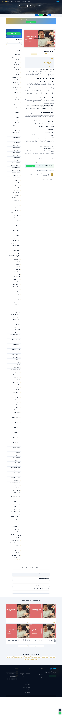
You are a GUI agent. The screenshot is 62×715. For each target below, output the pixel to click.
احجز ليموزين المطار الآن (30, 22)
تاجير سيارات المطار (18, 233)
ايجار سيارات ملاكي (17, 450)
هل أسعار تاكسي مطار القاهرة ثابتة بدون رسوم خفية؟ (40, 585)
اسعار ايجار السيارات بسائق (17, 193)
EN (5, 1)
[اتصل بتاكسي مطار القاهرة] (60, 710)
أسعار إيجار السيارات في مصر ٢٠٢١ (16, 537)
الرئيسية (42, 671)
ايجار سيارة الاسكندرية (17, 95)
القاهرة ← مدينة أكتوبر (10, 657)
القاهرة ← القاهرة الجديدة (19, 657)
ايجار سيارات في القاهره (17, 59)
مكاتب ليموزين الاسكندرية (16, 230)
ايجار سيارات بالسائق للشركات (16, 392)
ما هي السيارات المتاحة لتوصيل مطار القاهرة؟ (41, 592)
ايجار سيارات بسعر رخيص (17, 409)
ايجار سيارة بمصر (18, 100)
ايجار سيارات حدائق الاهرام (17, 187)
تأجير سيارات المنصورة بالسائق (16, 149)
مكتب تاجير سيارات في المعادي (16, 311)
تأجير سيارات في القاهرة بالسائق (16, 319)
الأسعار (15, 1)
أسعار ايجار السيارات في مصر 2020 (16, 538)
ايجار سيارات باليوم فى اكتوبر (16, 405)
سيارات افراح (18, 205)
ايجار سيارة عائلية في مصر (17, 107)
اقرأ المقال (54, 622)
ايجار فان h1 (18, 553)
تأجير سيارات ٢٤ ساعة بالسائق (16, 125)
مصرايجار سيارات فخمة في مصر (16, 460)
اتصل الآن (13, 36)
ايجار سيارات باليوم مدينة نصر (16, 137)
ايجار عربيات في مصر (17, 75)
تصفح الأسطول (31, 645)
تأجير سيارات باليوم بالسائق (17, 157)
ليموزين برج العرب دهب (22, 676)
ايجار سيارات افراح (18, 182)
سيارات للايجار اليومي (17, 316)
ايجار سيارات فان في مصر (17, 455)
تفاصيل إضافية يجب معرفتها (48, 64)
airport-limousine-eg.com (46, 696)
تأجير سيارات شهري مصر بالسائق (16, 167)
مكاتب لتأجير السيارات (17, 307)
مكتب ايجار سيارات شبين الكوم (16, 504)
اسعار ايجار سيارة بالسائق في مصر (16, 349)
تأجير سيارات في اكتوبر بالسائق (16, 175)
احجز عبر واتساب (13, 33)
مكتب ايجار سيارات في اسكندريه (16, 555)
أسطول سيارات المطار (39, 170)
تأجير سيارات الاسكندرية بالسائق (16, 132)
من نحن (12, 1)
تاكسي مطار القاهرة (44, 179)
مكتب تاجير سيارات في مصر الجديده (15, 312)
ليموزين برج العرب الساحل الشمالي (28, 671)
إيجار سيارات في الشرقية (17, 543)
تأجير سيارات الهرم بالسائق (17, 150)
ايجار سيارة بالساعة (18, 97)
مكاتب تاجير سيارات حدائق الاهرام (16, 302)
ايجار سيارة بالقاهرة (17, 519)
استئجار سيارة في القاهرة (17, 480)
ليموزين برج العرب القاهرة (22, 674)
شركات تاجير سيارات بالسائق (16, 248)
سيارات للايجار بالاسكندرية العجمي (16, 217)
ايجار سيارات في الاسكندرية (16, 487)
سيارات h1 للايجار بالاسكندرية (16, 60)
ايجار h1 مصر (18, 364)
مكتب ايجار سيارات (18, 127)
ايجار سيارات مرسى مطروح (17, 190)
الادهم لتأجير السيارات (17, 324)
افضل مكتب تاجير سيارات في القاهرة (15, 321)
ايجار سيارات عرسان (18, 452)
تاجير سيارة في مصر (17, 518)
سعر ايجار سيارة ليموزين (17, 412)
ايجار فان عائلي (18, 144)
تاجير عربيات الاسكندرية (17, 112)
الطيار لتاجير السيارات (17, 329)
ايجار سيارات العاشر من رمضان (16, 382)
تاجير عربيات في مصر (17, 115)
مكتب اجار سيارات (18, 277)
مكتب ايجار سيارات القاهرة (17, 501)
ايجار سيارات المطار (18, 183)
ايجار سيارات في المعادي (17, 64)
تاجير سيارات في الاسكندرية (16, 447)
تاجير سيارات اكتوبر (18, 124)
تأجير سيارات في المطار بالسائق (16, 177)
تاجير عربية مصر (18, 117)
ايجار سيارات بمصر (18, 414)
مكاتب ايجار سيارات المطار (17, 267)
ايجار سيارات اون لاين (17, 390)
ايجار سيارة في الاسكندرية (17, 109)
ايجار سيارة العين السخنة (17, 454)
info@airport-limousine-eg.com (11, 673)
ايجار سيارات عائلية (18, 449)
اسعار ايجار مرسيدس (17, 352)
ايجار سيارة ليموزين (17, 54)
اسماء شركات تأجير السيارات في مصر (15, 369)
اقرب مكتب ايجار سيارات (17, 379)
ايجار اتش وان (18, 365)
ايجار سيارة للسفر (18, 110)
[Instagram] (15, 679)
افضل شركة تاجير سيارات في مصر (16, 374)
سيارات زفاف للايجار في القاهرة (16, 492)
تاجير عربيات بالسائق (17, 99)
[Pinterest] (9, 679)
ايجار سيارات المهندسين (17, 185)
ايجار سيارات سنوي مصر (17, 439)
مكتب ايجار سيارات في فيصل (16, 281)
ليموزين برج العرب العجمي (28, 676)
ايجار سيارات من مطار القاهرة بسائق (15, 192)
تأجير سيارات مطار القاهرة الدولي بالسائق (15, 243)
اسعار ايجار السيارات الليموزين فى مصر (15, 342)
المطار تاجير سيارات (18, 336)
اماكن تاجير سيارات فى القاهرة (16, 357)
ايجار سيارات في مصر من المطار (16, 77)
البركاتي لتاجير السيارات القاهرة (16, 327)
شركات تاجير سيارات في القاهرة (16, 276)
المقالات (25, 1)
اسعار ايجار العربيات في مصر (16, 524)
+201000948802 (13, 671)
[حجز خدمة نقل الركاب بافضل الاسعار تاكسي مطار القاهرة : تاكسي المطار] (50, 669)
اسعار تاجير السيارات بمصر (17, 528)
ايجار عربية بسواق (18, 84)
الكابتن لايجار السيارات (17, 332)
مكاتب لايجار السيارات (17, 227)
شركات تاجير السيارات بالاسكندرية (16, 238)
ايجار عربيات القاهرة (17, 550)
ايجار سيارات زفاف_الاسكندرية (16, 435)
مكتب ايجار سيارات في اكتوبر (16, 279)
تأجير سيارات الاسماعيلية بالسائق (16, 134)
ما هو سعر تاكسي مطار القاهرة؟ (44, 578)
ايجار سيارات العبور (18, 434)
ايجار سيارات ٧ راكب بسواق (17, 427)
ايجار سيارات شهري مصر (17, 445)
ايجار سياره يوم (18, 70)
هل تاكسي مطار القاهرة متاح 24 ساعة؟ (43, 581)
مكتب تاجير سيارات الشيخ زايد (16, 284)
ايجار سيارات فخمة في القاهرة (16, 457)
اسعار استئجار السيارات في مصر (16, 306)
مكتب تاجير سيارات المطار (17, 287)
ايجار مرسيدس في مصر (17, 498)
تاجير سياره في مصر (17, 475)
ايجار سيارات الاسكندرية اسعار (16, 375)
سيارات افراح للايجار (18, 207)
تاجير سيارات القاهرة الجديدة (16, 203)
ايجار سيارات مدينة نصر (17, 531)
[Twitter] (13, 679)
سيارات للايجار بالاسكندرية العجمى (16, 417)
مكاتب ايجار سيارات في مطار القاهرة (15, 516)
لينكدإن (36, 15)
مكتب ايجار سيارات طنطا (17, 506)
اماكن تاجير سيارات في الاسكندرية (16, 354)
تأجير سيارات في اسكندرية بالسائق (16, 173)
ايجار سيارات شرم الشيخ (17, 444)
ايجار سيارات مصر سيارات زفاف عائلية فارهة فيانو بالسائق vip (14, 535)
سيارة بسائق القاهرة (17, 262)
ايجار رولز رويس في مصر (17, 424)
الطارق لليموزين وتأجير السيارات (16, 404)
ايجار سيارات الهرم (18, 387)
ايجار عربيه (19, 85)
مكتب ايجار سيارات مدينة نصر (16, 503)
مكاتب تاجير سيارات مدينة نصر (16, 301)
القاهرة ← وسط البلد (27, 657)
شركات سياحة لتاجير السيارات (16, 252)
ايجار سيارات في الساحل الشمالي (16, 55)
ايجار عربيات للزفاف (18, 80)
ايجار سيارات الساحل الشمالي (16, 432)
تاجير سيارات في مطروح (17, 213)
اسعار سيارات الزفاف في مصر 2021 (15, 314)
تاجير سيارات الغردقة (17, 202)
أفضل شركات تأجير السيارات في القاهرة (15, 197)
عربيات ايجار (19, 289)
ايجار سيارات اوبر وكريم (17, 389)
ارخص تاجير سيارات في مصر (16, 322)
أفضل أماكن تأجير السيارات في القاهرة (15, 511)
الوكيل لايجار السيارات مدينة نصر (16, 344)
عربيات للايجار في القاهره (17, 557)
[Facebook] (11, 679)
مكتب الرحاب (18, 274)
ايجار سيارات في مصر (31, 10)
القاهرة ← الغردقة (52, 657)
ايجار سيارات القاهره (17, 385)
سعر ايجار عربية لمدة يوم (17, 257)
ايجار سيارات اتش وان (17, 372)
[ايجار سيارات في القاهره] (18, 631)
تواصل (6, 41)
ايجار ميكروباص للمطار (17, 337)
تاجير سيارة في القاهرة (17, 472)
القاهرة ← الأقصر (27, 659)
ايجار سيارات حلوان (18, 425)
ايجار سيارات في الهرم (17, 69)
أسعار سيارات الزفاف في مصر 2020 (15, 540)
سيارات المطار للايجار (17, 210)
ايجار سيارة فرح (18, 459)
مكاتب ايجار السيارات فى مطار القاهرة (15, 514)
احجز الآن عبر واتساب (30, 166)
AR (3, 1)
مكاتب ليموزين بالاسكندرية (16, 232)
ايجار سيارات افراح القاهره (17, 430)
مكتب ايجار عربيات (18, 309)
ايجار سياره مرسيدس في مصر (16, 499)
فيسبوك (49, 15)
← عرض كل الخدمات (27, 680)
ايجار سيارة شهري (18, 102)
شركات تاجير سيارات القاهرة (16, 272)
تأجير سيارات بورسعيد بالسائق (16, 160)
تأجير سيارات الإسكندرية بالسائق (16, 147)
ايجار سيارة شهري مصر (17, 104)
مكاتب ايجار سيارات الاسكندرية (16, 490)
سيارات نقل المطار (18, 261)
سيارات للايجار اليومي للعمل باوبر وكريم (15, 212)
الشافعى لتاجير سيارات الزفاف (16, 400)
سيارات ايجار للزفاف (18, 218)
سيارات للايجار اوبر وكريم (17, 259)
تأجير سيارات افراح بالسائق (17, 129)
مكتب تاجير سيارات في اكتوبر (16, 292)
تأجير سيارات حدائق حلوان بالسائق (16, 162)
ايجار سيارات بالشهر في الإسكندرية (16, 394)
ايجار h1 (19, 362)
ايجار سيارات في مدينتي (17, 72)
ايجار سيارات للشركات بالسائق (16, 442)
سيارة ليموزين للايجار (17, 266)
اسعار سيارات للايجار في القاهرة (16, 317)
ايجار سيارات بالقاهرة (17, 399)
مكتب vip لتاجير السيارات (17, 269)
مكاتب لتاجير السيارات (17, 228)
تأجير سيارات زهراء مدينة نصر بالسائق (15, 331)
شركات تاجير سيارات (17, 242)
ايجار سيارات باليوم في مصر (17, 407)
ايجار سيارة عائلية (18, 105)
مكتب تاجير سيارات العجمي (16, 286)
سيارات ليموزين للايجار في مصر (16, 223)
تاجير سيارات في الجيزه (17, 208)
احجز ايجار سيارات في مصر (39, 645)
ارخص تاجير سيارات (18, 294)
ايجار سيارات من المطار (17, 89)
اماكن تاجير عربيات (18, 359)
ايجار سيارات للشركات (17, 440)
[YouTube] (7, 679)
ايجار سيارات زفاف (18, 94)
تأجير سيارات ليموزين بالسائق (16, 240)
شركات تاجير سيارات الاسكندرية (16, 245)
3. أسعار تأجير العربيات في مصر (48, 63)
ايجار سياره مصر (18, 521)
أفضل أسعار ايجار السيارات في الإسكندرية (15, 542)
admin (36, 696)
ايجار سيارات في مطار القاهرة (16, 82)
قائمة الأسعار (41, 674)
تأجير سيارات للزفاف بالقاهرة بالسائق (15, 165)
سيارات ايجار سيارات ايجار (17, 215)
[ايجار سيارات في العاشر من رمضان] (43, 631)
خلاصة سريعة (50, 66)
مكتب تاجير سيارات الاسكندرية (16, 282)
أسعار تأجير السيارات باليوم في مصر (16, 526)
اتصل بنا (8, 1)
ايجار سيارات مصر (18, 326)
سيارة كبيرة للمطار (17, 264)
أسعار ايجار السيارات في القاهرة (16, 339)
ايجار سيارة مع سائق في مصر (16, 62)
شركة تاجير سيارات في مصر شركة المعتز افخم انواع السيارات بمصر (14, 256)
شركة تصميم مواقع (8, 696)
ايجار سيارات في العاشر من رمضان (16, 57)
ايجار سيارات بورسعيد (17, 422)
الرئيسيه (29, 1)
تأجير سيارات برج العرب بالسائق (16, 155)
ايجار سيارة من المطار (17, 65)
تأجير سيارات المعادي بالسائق (16, 145)
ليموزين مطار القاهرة (45, 170)
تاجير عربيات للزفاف (18, 235)
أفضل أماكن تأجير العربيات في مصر (47, 59)
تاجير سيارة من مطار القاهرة (16, 470)
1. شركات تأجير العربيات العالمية (48, 61)
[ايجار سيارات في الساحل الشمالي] (18, 611)
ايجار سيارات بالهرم (18, 402)
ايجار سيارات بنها (18, 419)
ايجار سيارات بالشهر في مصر (16, 465)
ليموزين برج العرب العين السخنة (28, 678)
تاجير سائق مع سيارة (17, 122)
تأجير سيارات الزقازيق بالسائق (16, 139)
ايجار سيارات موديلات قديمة (16, 90)
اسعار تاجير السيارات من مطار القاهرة (15, 513)
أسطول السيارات (19, 1)
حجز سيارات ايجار (18, 178)
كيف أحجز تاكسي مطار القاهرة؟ (44, 571)
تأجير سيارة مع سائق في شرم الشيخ (15, 477)
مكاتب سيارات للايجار (17, 225)
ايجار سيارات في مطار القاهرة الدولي (15, 188)
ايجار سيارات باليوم (18, 297)
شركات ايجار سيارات (17, 237)
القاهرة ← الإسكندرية (34, 659)
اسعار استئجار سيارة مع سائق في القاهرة (15, 334)
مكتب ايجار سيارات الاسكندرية (16, 130)
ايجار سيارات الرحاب (18, 380)
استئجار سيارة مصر (18, 545)
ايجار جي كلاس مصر (17, 370)
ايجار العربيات (18, 420)
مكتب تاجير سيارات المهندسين (16, 79)
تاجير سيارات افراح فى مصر (17, 200)
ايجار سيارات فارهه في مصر (16, 437)
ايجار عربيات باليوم (18, 552)
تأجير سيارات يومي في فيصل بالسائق (15, 247)
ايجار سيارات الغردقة (17, 523)
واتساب (41, 15)
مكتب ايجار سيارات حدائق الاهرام (16, 271)
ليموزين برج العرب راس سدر (22, 678)
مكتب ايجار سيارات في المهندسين (16, 509)
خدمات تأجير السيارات (17, 195)
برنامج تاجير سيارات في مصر (16, 198)
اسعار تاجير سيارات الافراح (17, 180)
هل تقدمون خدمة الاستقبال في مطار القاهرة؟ (41, 588)
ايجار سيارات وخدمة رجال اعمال (16, 92)
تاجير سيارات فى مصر (17, 299)
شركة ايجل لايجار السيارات (17, 253)
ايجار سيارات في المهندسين (16, 67)
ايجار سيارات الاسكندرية (17, 485)
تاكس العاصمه (18, 547)
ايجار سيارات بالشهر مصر (17, 395)
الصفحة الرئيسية (37, 10)
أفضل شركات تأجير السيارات (16, 120)
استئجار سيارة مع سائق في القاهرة (15, 483)
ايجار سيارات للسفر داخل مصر (16, 87)
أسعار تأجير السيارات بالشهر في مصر (15, 467)
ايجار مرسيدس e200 (17, 114)
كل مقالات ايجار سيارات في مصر (15, 559)
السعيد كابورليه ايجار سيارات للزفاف (15, 397)
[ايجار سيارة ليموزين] (43, 611)
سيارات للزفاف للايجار (17, 548)
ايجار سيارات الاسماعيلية (17, 377)
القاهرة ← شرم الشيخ (45, 657)
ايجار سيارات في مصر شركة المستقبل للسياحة (14, 74)
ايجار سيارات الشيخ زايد (17, 135)
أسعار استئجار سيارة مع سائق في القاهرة (15, 482)
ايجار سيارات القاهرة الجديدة (16, 384)
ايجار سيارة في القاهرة (17, 462)
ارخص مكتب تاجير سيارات (17, 296)
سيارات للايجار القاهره (17, 220)
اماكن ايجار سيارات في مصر (16, 347)
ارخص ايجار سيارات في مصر (17, 529)
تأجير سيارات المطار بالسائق (17, 142)
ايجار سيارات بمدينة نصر (17, 410)
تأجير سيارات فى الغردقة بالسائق (16, 172)
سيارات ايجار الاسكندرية (17, 488)
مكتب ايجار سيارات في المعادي (16, 508)
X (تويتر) (45, 15)
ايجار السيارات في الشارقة (17, 367)
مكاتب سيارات (18, 222)
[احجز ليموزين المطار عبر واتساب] (60, 713)
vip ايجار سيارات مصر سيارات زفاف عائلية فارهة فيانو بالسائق (14, 494)
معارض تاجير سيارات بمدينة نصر (16, 170)
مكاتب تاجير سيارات (17, 304)
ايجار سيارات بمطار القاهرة (17, 415)
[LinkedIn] (17, 679)
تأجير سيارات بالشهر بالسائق (16, 152)
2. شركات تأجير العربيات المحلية (48, 62)
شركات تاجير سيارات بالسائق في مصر (15, 250)
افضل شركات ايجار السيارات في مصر (15, 496)
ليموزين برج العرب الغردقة (22, 671)
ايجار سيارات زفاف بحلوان (17, 429)
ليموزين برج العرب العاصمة (28, 674)
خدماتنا (23, 1)
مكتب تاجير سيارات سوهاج (17, 291)
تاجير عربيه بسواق (18, 119)
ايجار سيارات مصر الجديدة (17, 140)
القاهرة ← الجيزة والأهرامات (36, 657)
